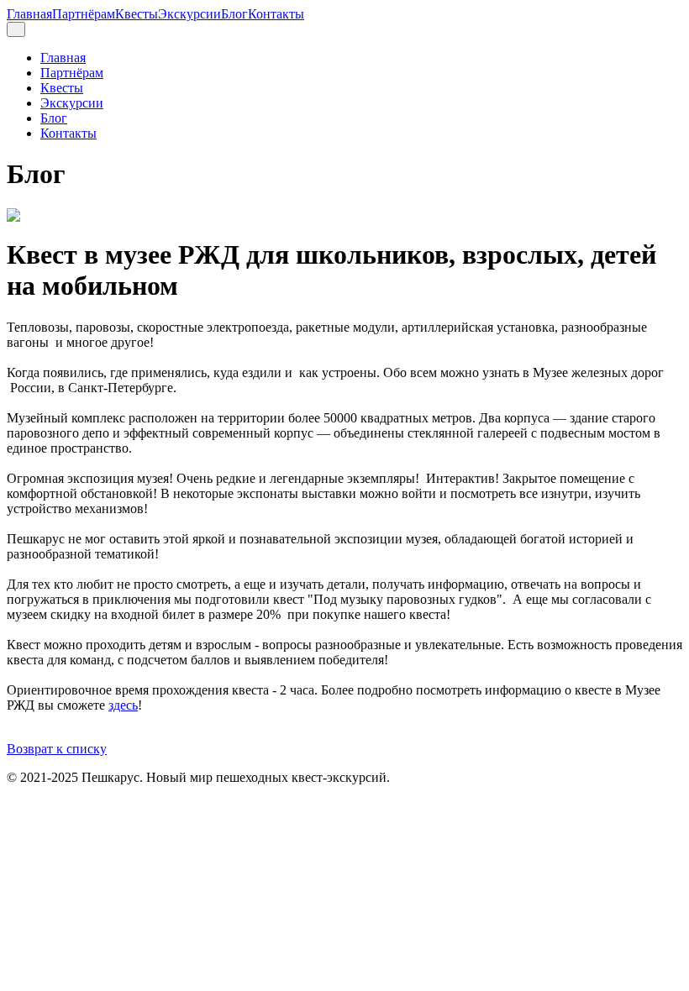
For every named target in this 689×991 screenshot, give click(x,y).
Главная (29, 14)
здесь (123, 705)
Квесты (136, 14)
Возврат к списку (57, 749)
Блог (234, 14)
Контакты (276, 14)
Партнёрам (83, 14)
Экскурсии (189, 14)
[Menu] (16, 29)
